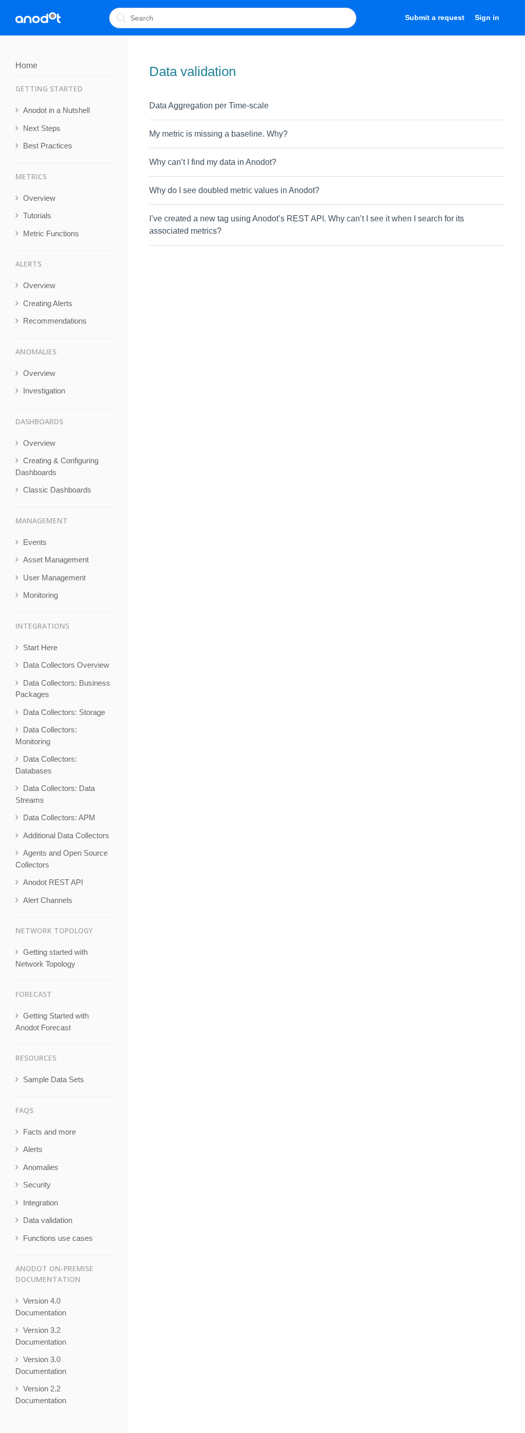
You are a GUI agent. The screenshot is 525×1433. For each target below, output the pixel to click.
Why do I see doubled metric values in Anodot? (234, 190)
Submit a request (435, 17)
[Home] (37, 18)
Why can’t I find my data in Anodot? (212, 162)
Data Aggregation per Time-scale (209, 105)
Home (26, 65)
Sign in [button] (487, 17)
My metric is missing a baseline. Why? (218, 133)
